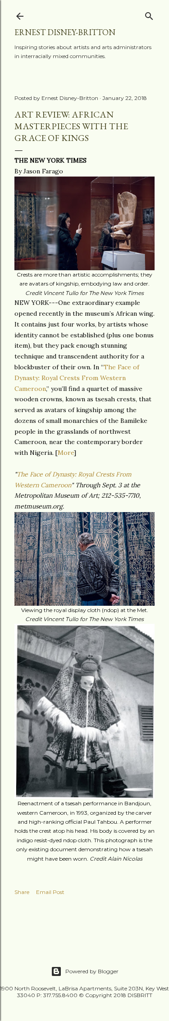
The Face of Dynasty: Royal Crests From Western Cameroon (76, 378)
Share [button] (21, 892)
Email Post (50, 892)
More (66, 453)
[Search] (149, 14)
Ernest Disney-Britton (64, 32)
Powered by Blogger (92, 971)
